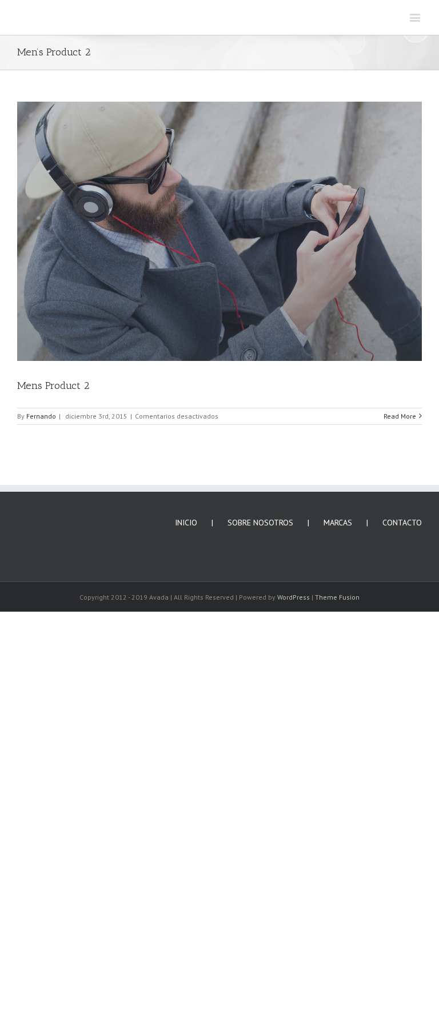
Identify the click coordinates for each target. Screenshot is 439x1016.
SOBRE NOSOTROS (260, 522)
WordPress (293, 597)
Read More (400, 416)
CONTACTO (402, 522)
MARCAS (338, 522)
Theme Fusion (337, 597)
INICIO (186, 522)
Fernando (41, 416)
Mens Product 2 (53, 385)
